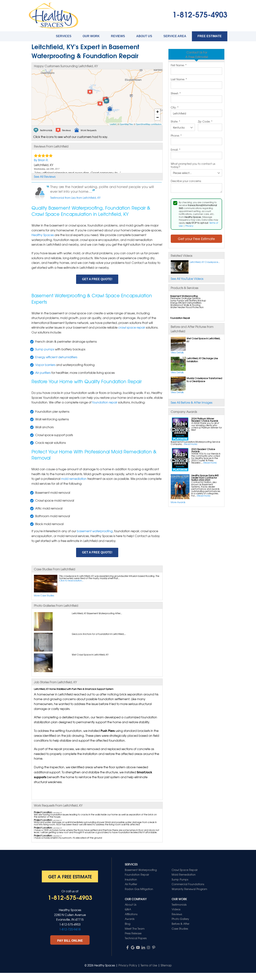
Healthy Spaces (42, 235)
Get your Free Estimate (196, 238)
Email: (175, 149)
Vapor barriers (45, 364)
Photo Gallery (180, 919)
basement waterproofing (95, 531)
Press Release (133, 933)
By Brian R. (41, 160)
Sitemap (166, 965)
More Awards (178, 502)
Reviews (118, 36)
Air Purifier (131, 884)
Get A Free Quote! (97, 279)
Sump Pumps (180, 879)
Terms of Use (149, 965)
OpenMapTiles (126, 124)
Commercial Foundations (188, 884)
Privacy (189, 225)
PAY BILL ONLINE (70, 940)
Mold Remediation (184, 874)
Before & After (180, 924)
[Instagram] (148, 947)
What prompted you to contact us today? (193, 165)
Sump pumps (44, 349)
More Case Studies (44, 595)
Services (63, 36)
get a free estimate (70, 876)
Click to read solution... (71, 580)
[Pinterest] (153, 947)
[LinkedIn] (143, 947)
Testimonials (179, 904)
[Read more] (190, 444)
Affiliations (131, 914)
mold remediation (74, 478)
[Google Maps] (132, 947)
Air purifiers (43, 372)
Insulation (131, 879)
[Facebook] (127, 947)
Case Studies (180, 928)
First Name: (178, 65)
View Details (177, 352)
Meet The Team (134, 928)
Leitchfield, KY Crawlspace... (204, 262)
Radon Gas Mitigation (139, 889)
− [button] (157, 117)
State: (175, 121)
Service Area (174, 36)
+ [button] (157, 111)
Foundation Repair (137, 874)
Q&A (128, 909)
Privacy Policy (127, 965)
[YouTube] (138, 947)
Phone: (176, 135)
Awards (129, 919)
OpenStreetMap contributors (149, 124)
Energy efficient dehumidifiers (56, 357)
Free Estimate (210, 36)
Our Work (91, 36)
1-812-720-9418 (70, 929)
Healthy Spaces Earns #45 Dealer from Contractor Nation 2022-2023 (205, 478)
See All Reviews (44, 176)
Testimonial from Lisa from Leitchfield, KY (75, 197)
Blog (127, 924)
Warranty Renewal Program (189, 889)
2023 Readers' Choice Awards (203, 450)
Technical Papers (136, 938)
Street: (176, 93)
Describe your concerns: (186, 181)
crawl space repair (131, 327)
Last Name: (179, 79)
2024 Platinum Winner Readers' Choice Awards (204, 419)
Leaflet (113, 124)
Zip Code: (205, 121)
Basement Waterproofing (141, 870)
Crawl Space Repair (185, 870)
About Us (144, 36)
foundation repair (104, 402)
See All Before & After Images (191, 402)
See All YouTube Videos (187, 278)
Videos (176, 909)
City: (174, 107)
